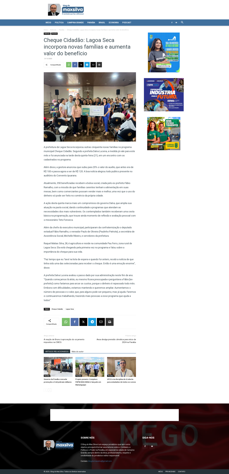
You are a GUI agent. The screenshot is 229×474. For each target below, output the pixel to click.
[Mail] (176, 22)
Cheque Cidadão (57, 309)
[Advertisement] (114, 415)
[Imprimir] (99, 64)
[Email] (93, 64)
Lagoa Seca (70, 309)
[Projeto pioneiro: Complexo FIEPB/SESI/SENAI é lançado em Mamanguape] (89, 367)
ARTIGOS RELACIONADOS (57, 351)
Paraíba (91, 23)
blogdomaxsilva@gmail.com (100, 461)
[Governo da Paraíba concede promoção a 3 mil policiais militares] (58, 367)
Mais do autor (77, 351)
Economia (114, 23)
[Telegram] (87, 64)
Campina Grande (75, 23)
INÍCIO (160, 472)
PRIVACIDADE (170, 472)
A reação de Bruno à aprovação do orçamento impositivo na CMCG (64, 340)
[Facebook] (172, 22)
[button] (182, 23)
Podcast (126, 23)
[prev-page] (45, 390)
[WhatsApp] (68, 64)
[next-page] (49, 390)
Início (48, 23)
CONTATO (181, 472)
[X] (81, 64)
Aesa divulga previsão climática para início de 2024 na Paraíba (116, 340)
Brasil (102, 23)
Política (59, 23)
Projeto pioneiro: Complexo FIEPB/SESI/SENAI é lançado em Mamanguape (88, 382)
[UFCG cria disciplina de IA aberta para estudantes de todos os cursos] (121, 367)
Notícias (53, 30)
